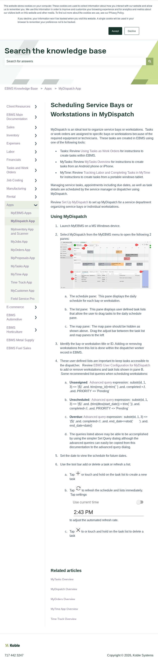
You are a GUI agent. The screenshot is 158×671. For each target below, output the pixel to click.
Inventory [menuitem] (13, 135)
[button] (36, 107)
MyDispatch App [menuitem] (23, 221)
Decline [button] (132, 31)
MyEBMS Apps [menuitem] (21, 213)
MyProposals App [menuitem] (23, 258)
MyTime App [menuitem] (19, 274)
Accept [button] (115, 31)
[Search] (149, 61)
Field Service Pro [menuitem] (22, 298)
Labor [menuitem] (10, 151)
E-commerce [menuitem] (15, 307)
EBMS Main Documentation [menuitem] (17, 117)
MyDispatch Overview (64, 589)
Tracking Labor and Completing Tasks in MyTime (117, 172)
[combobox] (75, 61)
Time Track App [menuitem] (21, 282)
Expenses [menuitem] (13, 143)
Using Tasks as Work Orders (100, 151)
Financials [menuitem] (14, 159)
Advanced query (101, 382)
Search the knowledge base (55, 50)
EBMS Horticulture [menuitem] (14, 329)
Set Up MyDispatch (75, 202)
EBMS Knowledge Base (21, 88)
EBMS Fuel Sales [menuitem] (19, 348)
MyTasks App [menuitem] (20, 266)
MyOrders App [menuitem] (20, 250)
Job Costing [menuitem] (15, 180)
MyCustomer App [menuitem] (22, 290)
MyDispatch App (70, 88)
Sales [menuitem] (10, 127)
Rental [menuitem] (11, 196)
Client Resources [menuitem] (18, 106)
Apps (48, 88)
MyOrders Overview (63, 599)
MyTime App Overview (64, 608)
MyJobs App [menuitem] (19, 241)
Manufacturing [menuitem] (16, 188)
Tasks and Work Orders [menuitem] (17, 170)
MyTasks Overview (97, 161)
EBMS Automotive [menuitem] (14, 317)
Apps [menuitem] (10, 205)
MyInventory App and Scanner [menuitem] (22, 231)
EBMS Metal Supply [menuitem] (20, 340)
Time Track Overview (63, 618)
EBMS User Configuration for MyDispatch (121, 365)
